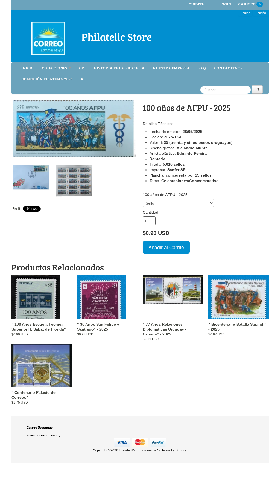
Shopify (181, 450)
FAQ (202, 67)
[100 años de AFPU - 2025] (74, 128)
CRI (82, 67)
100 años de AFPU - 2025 (165, 194)
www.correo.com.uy (43, 435)
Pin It (15, 208)
